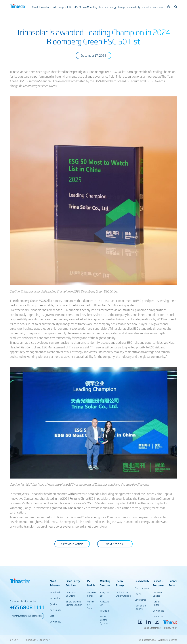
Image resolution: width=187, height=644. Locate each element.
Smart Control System (104, 620)
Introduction (56, 592)
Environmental (142, 588)
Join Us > (14, 639)
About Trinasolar (40, 7)
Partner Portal (156, 603)
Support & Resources (152, 7)
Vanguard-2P (105, 603)
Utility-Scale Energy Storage (123, 594)
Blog (52, 615)
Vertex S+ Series (90, 605)
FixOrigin (104, 610)
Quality (53, 604)
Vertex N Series (91, 594)
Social (138, 594)
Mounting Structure (97, 7)
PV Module (81, 7)
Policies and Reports (140, 607)
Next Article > (115, 544)
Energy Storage (117, 7)
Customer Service (158, 594)
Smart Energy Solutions (62, 7)
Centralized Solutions (71, 594)
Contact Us (158, 616)
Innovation (55, 598)
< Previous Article (72, 544)
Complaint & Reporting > (38, 639)
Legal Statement (152, 627)
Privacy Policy (170, 627)
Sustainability (133, 7)
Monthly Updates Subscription (27, 615)
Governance (140, 599)
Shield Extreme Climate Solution (74, 603)
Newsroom (55, 610)
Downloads (55, 621)
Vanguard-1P (105, 594)
